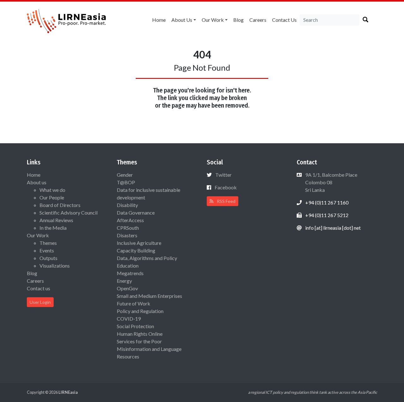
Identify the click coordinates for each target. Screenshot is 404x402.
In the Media (53, 228)
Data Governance (136, 213)
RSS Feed (225, 201)
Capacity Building (136, 250)
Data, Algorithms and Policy (147, 258)
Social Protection (135, 326)
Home (159, 20)
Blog (238, 20)
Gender (125, 175)
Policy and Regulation (140, 311)
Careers (257, 20)
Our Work (213, 20)
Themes (48, 243)
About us (181, 20)
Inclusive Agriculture (139, 243)
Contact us (284, 20)
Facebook (226, 187)
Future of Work (133, 303)
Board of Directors (59, 205)
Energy (124, 281)
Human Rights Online (140, 334)
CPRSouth (128, 228)
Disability (127, 205)
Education (128, 266)
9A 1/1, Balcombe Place (330, 182)
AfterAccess (130, 220)
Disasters (127, 235)
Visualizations (54, 266)
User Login (40, 302)
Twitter (223, 175)
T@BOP (126, 182)
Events (46, 250)
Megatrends (130, 273)
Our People (51, 197)
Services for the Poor (139, 341)
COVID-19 (129, 319)
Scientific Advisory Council (68, 213)
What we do (52, 190)
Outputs (48, 258)
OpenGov (127, 288)
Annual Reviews (56, 220)
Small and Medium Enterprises (149, 296)
